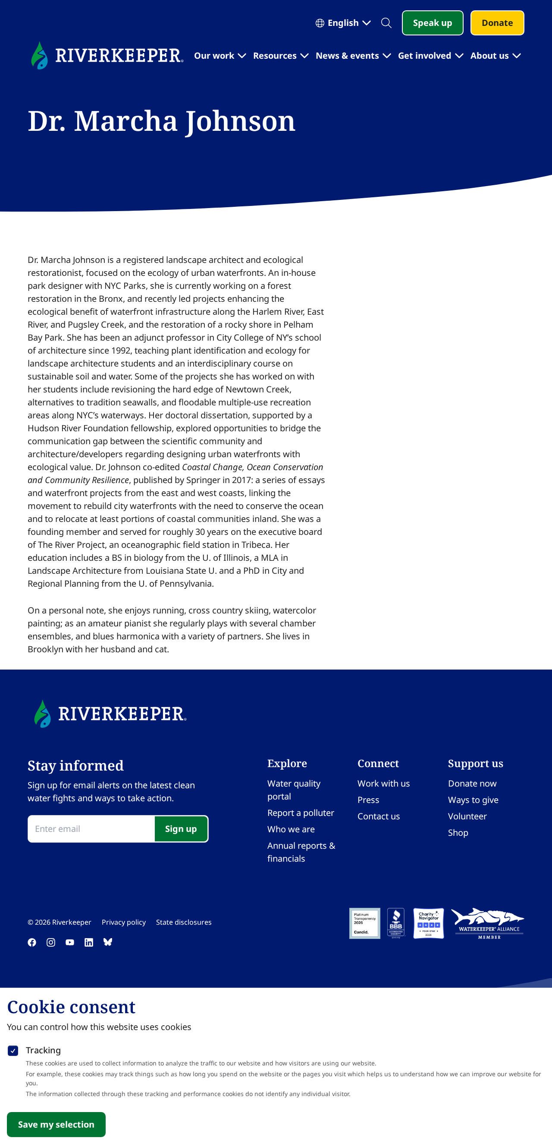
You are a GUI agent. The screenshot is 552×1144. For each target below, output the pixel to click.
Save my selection (56, 1124)
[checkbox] (13, 1049)
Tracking (43, 1050)
